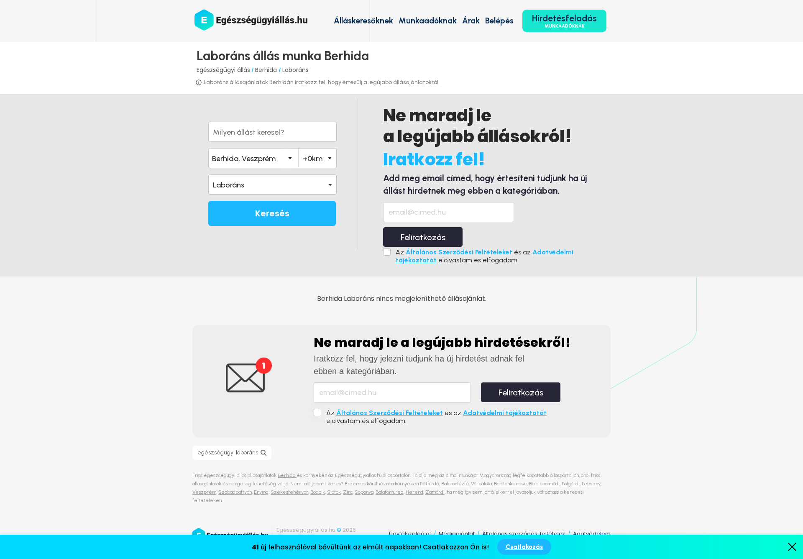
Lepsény (591, 484)
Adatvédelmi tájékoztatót (505, 413)
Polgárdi (571, 484)
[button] (272, 184)
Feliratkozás (423, 237)
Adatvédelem (592, 534)
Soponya (364, 492)
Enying (261, 492)
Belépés (499, 21)
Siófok (334, 492)
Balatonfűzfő (455, 484)
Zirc (348, 492)
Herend (414, 492)
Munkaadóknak (428, 21)
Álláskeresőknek (363, 21)
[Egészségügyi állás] (250, 20)
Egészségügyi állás (223, 70)
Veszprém (204, 492)
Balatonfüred (390, 492)
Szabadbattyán (235, 492)
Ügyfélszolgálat (410, 534)
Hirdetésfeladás (564, 21)
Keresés (272, 213)
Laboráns (295, 70)
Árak (471, 21)
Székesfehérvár (289, 492)
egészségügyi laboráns (227, 452)
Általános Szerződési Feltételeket (459, 252)
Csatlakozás (524, 547)
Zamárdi (435, 492)
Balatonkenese (510, 484)
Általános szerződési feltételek (523, 534)
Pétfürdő (429, 484)
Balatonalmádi (544, 484)
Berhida (267, 70)
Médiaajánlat (457, 534)
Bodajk (317, 492)
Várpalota (481, 484)
